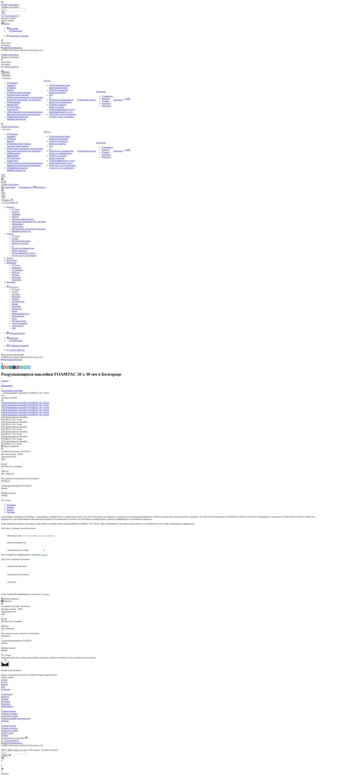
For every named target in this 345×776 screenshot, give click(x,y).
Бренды (4, 684)
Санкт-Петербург (20, 323)
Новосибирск (18, 316)
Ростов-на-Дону (19, 321)
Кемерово (16, 306)
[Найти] (3, 13)
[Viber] (17, 367)
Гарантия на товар (9, 716)
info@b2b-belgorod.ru (12, 48)
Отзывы (10, 507)
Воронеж (16, 297)
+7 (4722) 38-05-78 (10, 16)
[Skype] (25, 367)
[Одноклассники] (6, 367)
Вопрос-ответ (7, 733)
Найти (4, 756)
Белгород (16, 294)
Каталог (15, 212)
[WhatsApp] (21, 367)
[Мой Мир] (10, 367)
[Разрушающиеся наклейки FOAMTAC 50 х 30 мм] (25, 402)
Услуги (15, 238)
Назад (17, 209)
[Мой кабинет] (2, 179)
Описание (11, 505)
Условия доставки (9, 713)
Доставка (10, 512)
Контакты (5, 701)
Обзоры (4, 735)
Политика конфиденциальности (16, 718)
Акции (4, 680)
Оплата (9, 510)
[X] (14, 367)
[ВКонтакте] (2, 367)
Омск (14, 318)
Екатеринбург (18, 301)
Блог (3, 687)
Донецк (15, 299)
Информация (7, 706)
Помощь (5, 721)
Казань (15, 304)
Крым (14, 311)
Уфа (14, 328)
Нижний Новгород (20, 313)
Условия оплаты (8, 711)
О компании (6, 694)
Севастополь (18, 326)
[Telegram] (29, 367)
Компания (16, 267)
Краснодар (17, 309)
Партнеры (5, 704)
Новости (5, 697)
